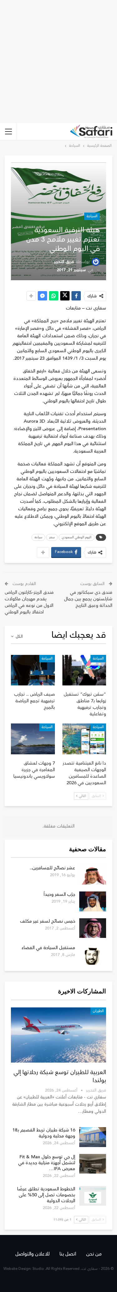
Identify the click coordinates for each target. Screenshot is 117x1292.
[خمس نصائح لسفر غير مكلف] (92, 928)
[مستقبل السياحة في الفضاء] (92, 955)
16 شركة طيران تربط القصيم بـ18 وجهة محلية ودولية (43, 1133)
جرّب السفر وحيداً (59, 894)
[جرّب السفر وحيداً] (92, 901)
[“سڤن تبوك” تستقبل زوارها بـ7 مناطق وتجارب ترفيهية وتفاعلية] (84, 670)
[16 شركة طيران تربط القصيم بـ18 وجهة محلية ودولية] (92, 1137)
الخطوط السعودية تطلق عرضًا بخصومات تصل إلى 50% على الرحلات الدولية (46, 1194)
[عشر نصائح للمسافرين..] (92, 875)
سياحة (38, 537)
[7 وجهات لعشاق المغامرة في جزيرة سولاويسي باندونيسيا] (33, 738)
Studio (38, 1269)
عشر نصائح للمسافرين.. (52, 868)
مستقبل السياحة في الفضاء (48, 947)
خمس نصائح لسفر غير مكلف (47, 921)
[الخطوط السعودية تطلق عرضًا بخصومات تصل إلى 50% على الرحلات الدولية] (92, 1196)
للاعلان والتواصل (32, 1254)
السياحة (92, 216)
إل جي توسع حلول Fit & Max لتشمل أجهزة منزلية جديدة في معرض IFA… (46, 1162)
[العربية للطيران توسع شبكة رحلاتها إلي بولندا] (58, 1035)
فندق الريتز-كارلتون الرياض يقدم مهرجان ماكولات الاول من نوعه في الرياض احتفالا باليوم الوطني (29, 602)
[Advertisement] (58, 61)
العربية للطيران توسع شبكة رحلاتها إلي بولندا (59, 1076)
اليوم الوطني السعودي (76, 537)
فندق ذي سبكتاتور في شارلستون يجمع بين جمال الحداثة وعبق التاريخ (88, 599)
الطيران (98, 1011)
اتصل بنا (68, 1254)
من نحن (94, 1254)
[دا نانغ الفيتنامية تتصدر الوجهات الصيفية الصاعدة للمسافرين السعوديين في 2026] (84, 738)
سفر (52, 537)
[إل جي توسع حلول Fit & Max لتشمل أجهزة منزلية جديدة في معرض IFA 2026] (92, 1164)
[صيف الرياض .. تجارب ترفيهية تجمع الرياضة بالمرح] (33, 670)
